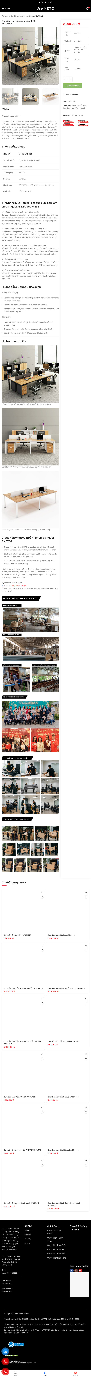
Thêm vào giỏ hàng (72, 85)
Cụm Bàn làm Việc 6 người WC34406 (63, 1041)
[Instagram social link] (76, 1270)
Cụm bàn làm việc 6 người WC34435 (63, 1097)
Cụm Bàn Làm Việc (17, 16)
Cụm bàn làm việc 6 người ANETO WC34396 (66, 988)
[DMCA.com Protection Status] (11, 1355)
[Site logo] (45, 8)
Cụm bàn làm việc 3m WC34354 (61, 935)
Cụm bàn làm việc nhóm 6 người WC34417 (21, 1203)
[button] (42, 892)
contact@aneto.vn (18, 585)
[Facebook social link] (39, 2)
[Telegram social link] (51, 2)
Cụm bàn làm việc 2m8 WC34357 (17, 935)
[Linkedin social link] (48, 2)
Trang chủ (5, 16)
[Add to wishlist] (42, 896)
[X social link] (42, 2)
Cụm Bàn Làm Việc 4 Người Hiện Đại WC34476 (23, 988)
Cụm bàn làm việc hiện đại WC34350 (63, 1150)
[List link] (34, 1230)
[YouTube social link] (80, 1270)
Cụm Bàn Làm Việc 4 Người (34, 16)
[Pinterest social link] (45, 2)
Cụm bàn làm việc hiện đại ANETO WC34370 (22, 1150)
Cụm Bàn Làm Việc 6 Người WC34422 (19, 1097)
